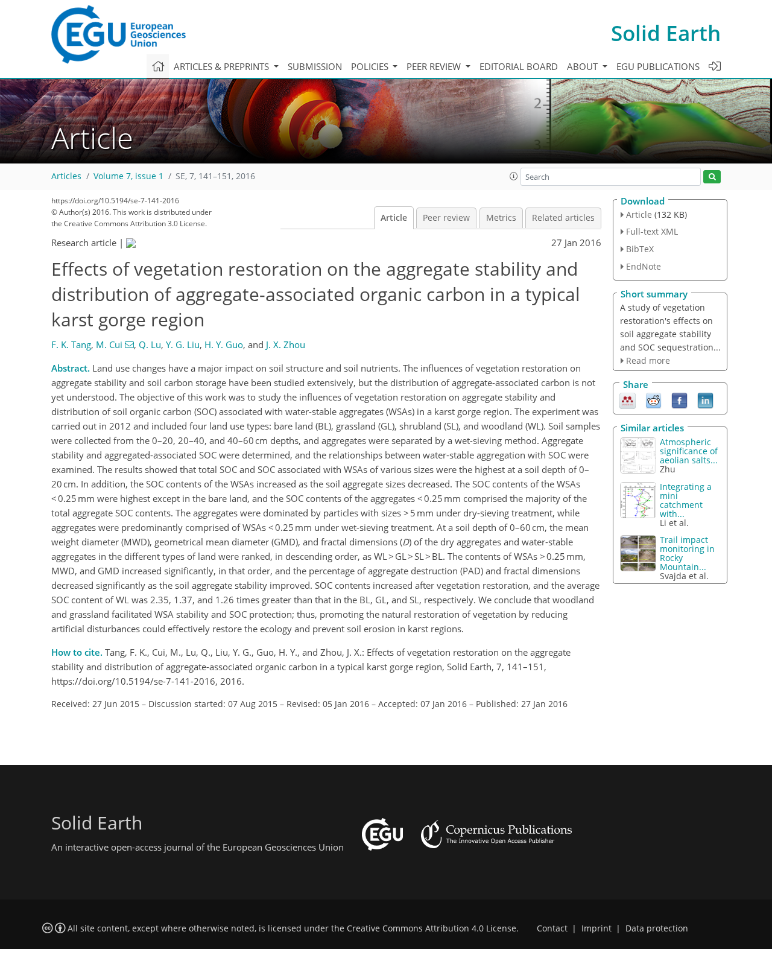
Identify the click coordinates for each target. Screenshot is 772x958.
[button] (514, 176)
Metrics (501, 217)
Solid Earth (666, 33)
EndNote (643, 266)
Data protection (656, 928)
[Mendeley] (627, 400)
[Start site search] (712, 177)
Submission (315, 66)
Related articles (563, 217)
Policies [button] (371, 66)
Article (394, 217)
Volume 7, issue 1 (128, 176)
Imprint (596, 928)
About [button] (583, 66)
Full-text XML (652, 231)
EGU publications (658, 66)
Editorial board (518, 66)
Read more (648, 360)
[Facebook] (679, 400)
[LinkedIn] (705, 400)
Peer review (446, 217)
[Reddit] (653, 400)
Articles (66, 176)
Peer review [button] (435, 66)
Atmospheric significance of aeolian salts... (689, 451)
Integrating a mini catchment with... (686, 500)
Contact (552, 928)
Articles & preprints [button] (222, 66)
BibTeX (640, 249)
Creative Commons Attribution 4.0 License (431, 928)
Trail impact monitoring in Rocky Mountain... (687, 553)
